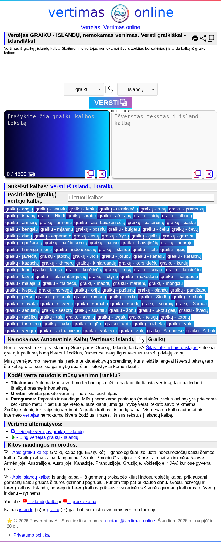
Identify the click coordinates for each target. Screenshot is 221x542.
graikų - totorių (175, 317)
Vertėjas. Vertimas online (110, 27)
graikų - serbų (123, 296)
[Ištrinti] (102, 174)
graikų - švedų (193, 310)
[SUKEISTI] (110, 89)
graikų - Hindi (51, 215)
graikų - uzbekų (149, 323)
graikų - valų (179, 323)
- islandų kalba (42, 501)
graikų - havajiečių (139, 242)
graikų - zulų (131, 330)
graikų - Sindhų (154, 296)
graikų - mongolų (166, 283)
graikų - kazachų (22, 263)
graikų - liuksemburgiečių (61, 276)
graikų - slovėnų (56, 303)
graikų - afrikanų (114, 215)
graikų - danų (18, 236)
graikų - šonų (122, 310)
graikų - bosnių (91, 229)
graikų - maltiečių (60, 283)
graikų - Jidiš (86, 256)
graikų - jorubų (116, 256)
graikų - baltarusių (146, 222)
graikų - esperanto (52, 236)
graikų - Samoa (191, 303)
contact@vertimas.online (130, 520)
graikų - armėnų (56, 222)
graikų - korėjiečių (84, 269)
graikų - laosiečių (183, 269)
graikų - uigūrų (87, 323)
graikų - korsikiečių (138, 263)
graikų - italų (145, 249)
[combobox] (84, 89)
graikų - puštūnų (118, 290)
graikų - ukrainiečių (118, 209)
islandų (26, 509)
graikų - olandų (153, 290)
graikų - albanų (177, 215)
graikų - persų (19, 296)
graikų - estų (86, 236)
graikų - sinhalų (187, 296)
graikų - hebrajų (176, 242)
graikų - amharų (21, 222)
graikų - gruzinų (178, 236)
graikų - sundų (124, 303)
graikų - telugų (143, 317)
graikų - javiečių (21, 256)
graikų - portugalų (53, 296)
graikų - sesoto (57, 310)
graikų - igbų (172, 249)
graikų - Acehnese (165, 330)
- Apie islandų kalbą (28, 477)
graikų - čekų (156, 229)
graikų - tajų (51, 317)
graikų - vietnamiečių (60, 330)
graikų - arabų (82, 215)
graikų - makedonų (139, 276)
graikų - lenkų (83, 209)
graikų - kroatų (148, 269)
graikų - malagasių (179, 276)
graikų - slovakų (21, 303)
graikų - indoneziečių (75, 249)
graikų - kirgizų (48, 269)
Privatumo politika (31, 535)
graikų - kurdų (174, 263)
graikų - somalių (91, 303)
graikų (53, 509)
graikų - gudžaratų (23, 242)
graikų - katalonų (184, 256)
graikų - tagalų (112, 317)
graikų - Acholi (200, 330)
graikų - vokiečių (100, 330)
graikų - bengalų (21, 229)
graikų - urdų (118, 323)
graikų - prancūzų (186, 209)
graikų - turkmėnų (23, 323)
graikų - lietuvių (51, 209)
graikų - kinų (17, 269)
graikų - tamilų (80, 317)
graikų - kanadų (149, 256)
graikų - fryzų (115, 236)
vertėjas (31, 415)
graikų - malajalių (22, 283)
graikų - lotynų (103, 276)
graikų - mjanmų (56, 229)
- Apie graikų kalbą (27, 452)
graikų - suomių (157, 303)
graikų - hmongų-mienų (28, 249)
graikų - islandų (114, 249)
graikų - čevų (185, 229)
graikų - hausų (104, 242)
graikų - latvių (19, 276)
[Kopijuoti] (90, 174)
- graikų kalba (81, 501)
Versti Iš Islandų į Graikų (82, 186)
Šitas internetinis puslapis (172, 347)
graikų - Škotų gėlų (158, 310)
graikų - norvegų (55, 290)
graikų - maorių (95, 283)
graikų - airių (146, 215)
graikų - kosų (118, 269)
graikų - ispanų (20, 215)
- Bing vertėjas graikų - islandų (46, 437)
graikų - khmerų (58, 263)
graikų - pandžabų (188, 290)
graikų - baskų (181, 222)
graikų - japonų (55, 256)
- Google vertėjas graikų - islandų (49, 431)
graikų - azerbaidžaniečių (99, 222)
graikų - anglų (19, 209)
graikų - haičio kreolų (66, 242)
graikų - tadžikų (21, 317)
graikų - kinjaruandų (96, 263)
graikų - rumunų (90, 296)
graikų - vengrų (20, 330)
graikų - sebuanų (22, 310)
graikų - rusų (153, 209)
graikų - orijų (87, 290)
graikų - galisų (146, 236)
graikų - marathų (129, 283)
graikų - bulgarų (124, 229)
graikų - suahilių (91, 310)
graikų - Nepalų (20, 290)
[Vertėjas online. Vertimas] (110, 14)
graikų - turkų (57, 323)
